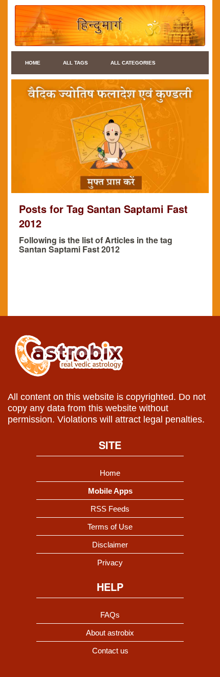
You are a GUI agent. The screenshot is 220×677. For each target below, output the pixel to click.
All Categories (133, 63)
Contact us (110, 650)
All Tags (75, 63)
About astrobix (110, 632)
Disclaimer (110, 544)
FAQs (110, 614)
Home (32, 63)
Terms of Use (110, 526)
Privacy (110, 562)
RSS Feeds (110, 508)
